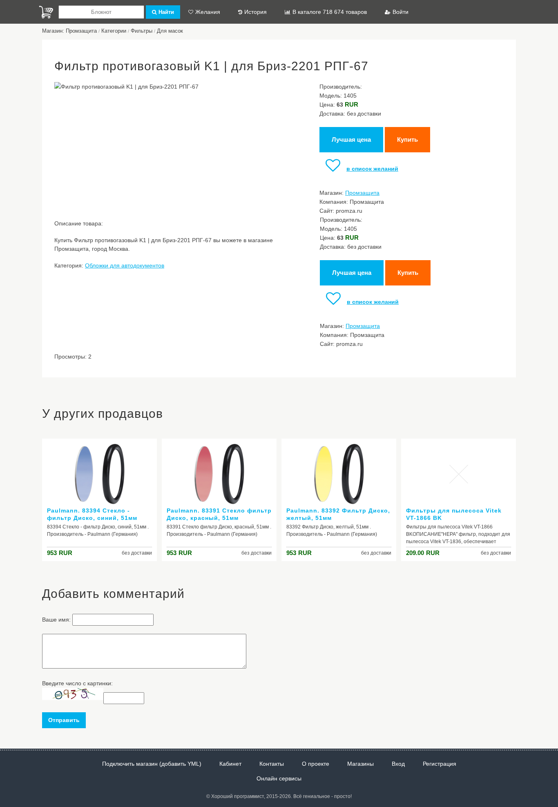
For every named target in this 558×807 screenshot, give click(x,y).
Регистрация (439, 763)
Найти (166, 12)
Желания (207, 12)
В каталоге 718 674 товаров (329, 12)
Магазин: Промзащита (69, 31)
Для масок (170, 31)
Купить (407, 139)
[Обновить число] (72, 698)
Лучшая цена (351, 139)
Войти (400, 12)
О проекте (315, 763)
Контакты (271, 763)
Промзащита (362, 192)
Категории (113, 31)
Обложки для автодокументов (124, 265)
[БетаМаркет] (46, 12)
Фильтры (141, 31)
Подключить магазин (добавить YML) (151, 763)
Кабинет (230, 763)
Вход (398, 763)
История (255, 12)
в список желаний (372, 168)
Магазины (360, 763)
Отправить (64, 720)
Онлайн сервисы (279, 778)
